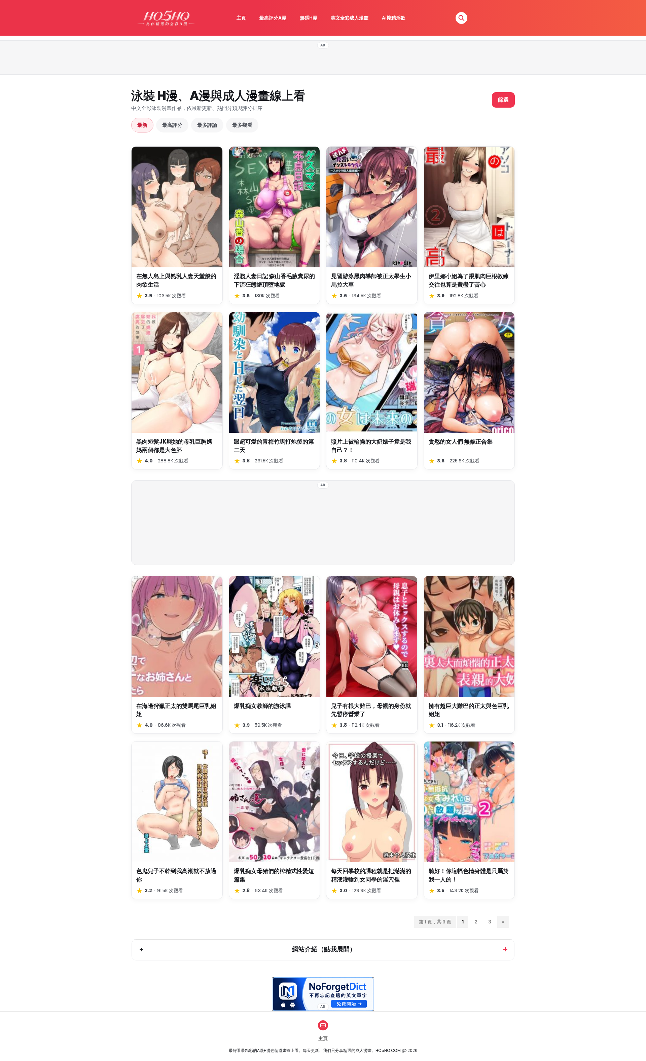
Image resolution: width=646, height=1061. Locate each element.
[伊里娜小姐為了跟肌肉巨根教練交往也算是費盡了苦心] (469, 207)
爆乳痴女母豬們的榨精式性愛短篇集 (274, 875)
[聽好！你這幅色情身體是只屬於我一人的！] (469, 802)
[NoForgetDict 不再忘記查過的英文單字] (323, 994)
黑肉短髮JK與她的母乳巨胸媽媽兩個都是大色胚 (174, 446)
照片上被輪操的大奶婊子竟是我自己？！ (371, 446)
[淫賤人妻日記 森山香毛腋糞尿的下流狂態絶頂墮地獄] (274, 207)
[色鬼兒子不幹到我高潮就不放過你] (177, 802)
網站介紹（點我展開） (324, 949)
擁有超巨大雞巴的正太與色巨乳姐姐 (469, 710)
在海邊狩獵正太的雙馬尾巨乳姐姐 (176, 710)
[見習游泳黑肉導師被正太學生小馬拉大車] (371, 207)
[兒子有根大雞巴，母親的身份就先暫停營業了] (371, 636)
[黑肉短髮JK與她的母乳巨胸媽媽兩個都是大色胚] (177, 372)
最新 (142, 124)
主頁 (241, 17)
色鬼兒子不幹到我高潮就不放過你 (176, 875)
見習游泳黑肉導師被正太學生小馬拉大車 (371, 280)
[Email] (323, 1025)
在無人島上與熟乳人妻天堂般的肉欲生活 (176, 280)
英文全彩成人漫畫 (349, 17)
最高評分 (172, 124)
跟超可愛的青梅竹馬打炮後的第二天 (274, 446)
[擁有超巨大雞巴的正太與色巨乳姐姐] (469, 636)
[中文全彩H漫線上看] (165, 18)
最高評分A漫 (272, 17)
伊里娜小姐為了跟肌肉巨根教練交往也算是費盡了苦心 (469, 280)
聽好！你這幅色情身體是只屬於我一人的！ (469, 875)
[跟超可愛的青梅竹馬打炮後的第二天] (274, 372)
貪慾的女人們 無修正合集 (461, 442)
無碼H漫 (308, 17)
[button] (461, 18)
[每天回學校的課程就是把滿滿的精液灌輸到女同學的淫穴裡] (371, 802)
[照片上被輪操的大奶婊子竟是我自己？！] (371, 372)
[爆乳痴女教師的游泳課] (274, 636)
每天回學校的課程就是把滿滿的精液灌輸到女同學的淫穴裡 (371, 875)
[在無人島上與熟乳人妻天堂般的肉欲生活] (177, 207)
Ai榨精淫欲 (393, 17)
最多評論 (207, 124)
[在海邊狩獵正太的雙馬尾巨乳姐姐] (177, 636)
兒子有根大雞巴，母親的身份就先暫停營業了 (371, 710)
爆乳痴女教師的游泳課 (262, 706)
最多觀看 (242, 124)
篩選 (503, 100)
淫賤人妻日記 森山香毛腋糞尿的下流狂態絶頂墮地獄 (274, 280)
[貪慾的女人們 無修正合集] (469, 372)
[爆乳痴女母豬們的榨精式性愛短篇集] (274, 802)
